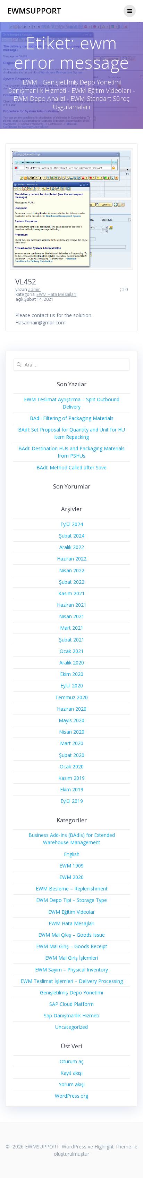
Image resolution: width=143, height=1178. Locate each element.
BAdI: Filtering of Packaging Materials (71, 418)
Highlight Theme (112, 1146)
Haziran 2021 (71, 605)
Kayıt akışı (71, 1073)
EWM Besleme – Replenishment (72, 888)
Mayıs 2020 (71, 720)
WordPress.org (71, 1095)
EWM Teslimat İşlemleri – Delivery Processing (71, 981)
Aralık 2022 (71, 547)
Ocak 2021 (72, 651)
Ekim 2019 (71, 789)
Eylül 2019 (71, 801)
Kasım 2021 (71, 593)
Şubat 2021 (71, 639)
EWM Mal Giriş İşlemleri (71, 957)
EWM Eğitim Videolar (71, 912)
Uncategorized (71, 1027)
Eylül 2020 (71, 685)
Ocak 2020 (72, 766)
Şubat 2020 (71, 755)
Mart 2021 (71, 627)
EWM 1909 (71, 865)
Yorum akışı (72, 1084)
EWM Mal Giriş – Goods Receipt (71, 946)
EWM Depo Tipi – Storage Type (71, 900)
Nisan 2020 (71, 731)
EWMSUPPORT (34, 11)
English (71, 854)
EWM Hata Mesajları (56, 294)
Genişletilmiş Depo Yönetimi (71, 992)
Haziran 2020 (71, 708)
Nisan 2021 (71, 616)
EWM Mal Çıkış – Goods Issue (71, 934)
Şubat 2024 (71, 535)
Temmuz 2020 (71, 697)
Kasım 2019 (71, 778)
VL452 (25, 282)
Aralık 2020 (71, 662)
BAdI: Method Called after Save (71, 467)
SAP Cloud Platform (71, 1004)
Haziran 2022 (71, 558)
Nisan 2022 (71, 570)
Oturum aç (72, 1061)
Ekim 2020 (71, 674)
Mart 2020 (71, 743)
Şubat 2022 (71, 582)
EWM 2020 (71, 877)
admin (34, 289)
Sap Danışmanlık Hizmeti (71, 1015)
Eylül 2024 (71, 524)
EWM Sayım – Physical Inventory (71, 969)
